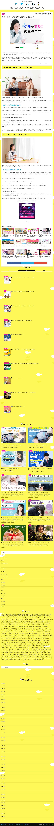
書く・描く (21, 8)
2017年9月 (3, 816)
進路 (28, 656)
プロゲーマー (42, 631)
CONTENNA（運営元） (20, 824)
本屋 (13, 649)
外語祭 (7, 642)
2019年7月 (3, 756)
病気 (15, 652)
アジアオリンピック (48, 617)
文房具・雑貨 (6, 348)
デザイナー (46, 626)
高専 (11, 659)
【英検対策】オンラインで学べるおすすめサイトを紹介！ (10, 460)
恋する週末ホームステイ (10, 645)
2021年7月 (3, 707)
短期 (18, 652)
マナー (40, 633)
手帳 (3, 647)
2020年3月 (3, 734)
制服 (7, 638)
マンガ (45, 633)
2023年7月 (3, 702)
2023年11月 (3, 691)
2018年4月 (3, 797)
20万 (11, 614)
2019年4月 (3, 764)
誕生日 (42, 654)
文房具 (25, 647)
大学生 (34, 642)
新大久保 (33, 647)
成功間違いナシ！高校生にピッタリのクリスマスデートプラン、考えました (23, 392)
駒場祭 (3, 659)
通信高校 (20, 656)
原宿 (39, 638)
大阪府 (39, 642)
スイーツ (3, 626)
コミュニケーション (18, 624)
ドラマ (29, 628)
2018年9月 (3, 783)
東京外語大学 (18, 649)
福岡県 (27, 652)
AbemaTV (19, 614)
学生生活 (37, 447)
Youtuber (13, 617)
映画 (44, 647)
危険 (36, 638)
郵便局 (39, 656)
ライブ (20, 635)
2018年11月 (3, 778)
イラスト (37, 619)
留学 (11, 652)
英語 (22, 654)
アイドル (24, 617)
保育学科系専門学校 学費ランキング (18, 406)
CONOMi (37, 614)
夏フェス (48, 640)
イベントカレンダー (4, 563)
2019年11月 (3, 745)
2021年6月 (3, 710)
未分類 (2, 598)
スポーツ (24, 626)
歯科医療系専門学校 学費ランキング (17, 334)
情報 (33, 645)
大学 (25, 642)
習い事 (7, 654)
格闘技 (41, 649)
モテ (3, 635)
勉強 (8, 447)
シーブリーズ (36, 624)
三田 (47, 635)
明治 (41, 647)
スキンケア (8, 626)
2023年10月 (3, 694)
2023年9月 (3, 696)
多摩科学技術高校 (16, 642)
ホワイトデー (28, 633)
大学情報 (30, 642)
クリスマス (31, 545)
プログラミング (35, 631)
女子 (42, 642)
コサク (3, 624)
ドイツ (18, 628)
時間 (7, 649)
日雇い (37, 647)
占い (32, 638)
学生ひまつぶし (3, 585)
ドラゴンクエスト (23, 628)
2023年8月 (3, 699)
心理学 (3, 645)
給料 (45, 652)
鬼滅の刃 (42, 659)
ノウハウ (43, 628)
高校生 (16, 447)
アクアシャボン (34, 617)
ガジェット (48, 621)
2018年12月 (3, 775)
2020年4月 (3, 732)
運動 (31, 656)
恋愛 (5, 276)
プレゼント (4, 520)
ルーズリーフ (25, 635)
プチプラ (8, 631)
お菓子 (43, 621)
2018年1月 (3, 805)
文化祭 (21, 647)
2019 (7, 614)
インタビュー (50, 619)
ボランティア (22, 633)
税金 (31, 652)
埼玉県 (36, 640)
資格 (50, 654)
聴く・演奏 (27, 8)
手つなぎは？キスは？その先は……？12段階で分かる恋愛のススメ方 (22, 291)
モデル (7, 635)
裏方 (30, 654)
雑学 (51, 656)
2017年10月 (3, 813)
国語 (28, 640)
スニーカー (19, 626)
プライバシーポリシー (11, 824)
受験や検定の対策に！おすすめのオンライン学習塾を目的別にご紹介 (38, 436)
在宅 (32, 640)
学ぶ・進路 (16, 8)
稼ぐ (34, 652)
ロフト (39, 635)
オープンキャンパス (11, 621)
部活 (35, 656)
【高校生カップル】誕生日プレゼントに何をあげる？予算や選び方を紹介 (12, 509)
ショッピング (46, 624)
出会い (3, 638)
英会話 (18, 654)
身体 (12, 656)
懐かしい (47, 645)
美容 (49, 652)
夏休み (3, 642)
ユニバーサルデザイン (13, 635)
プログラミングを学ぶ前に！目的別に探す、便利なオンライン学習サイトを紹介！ (40, 460)
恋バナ (13, 495)
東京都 (28, 649)
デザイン (3, 628)
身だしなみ (7, 656)
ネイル (33, 628)
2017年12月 (3, 808)
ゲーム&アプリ (37, 8)
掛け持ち (7, 647)
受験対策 (12, 640)
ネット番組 (3, 571)
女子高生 (3, 495)
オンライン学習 (38, 621)
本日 (9, 270)
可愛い (21, 640)
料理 (28, 647)
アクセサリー (41, 617)
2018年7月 (3, 789)
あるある (17, 619)
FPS (50, 614)
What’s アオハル (3, 824)
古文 (16, 640)
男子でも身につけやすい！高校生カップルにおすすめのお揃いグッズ (38, 484)
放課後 (39, 471)
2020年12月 (3, 713)
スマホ (29, 626)
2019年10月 (3, 748)
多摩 (11, 642)
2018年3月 (3, 800)
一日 (43, 635)
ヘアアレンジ (4, 633)
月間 (44, 270)
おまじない (26, 621)
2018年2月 (3, 802)
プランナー (17, 631)
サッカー (30, 624)
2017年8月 (3, 819)
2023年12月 (3, 688)
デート (41, 626)
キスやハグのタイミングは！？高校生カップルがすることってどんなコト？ (23, 277)
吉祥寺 (25, 640)
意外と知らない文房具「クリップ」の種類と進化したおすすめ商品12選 (22, 349)
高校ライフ (11, 8)
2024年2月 (3, 683)
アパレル (8, 619)
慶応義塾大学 (38, 645)
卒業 (29, 638)
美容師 (3, 654)
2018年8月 (3, 786)
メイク (49, 633)
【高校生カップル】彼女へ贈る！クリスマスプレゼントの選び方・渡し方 (12, 534)
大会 (22, 642)
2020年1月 (3, 740)
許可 (38, 654)
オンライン (4, 447)
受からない (4, 640)
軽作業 (16, 656)
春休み (3, 649)
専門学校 (2, 587)
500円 (15, 614)
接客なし (12, 647)
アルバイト (22, 619)
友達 (43, 638)
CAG (32, 614)
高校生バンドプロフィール (28, 659)
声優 (44, 640)
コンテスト (25, 624)
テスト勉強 (13, 628)
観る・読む (32, 8)
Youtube (9, 617)
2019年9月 (3, 751)
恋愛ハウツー (22, 495)
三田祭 (51, 635)
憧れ (43, 645)
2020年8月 (3, 721)
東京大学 (24, 649)
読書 (46, 654)
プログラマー (29, 631)
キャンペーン (3, 566)
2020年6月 (3, 726)
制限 (10, 638)
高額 (35, 659)
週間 (26, 270)
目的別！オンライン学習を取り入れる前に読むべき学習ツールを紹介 (11, 436)
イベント (2, 560)
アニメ (3, 619)
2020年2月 (3, 737)
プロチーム (47, 631)
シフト (41, 624)
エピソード (4, 621)
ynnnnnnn (3, 617)
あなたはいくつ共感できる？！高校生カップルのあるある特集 (21, 320)
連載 (24, 656)
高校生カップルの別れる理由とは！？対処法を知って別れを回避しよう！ (39, 509)
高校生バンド (20, 659)
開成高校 (43, 656)
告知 (2, 579)
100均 (3, 614)
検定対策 (45, 649)
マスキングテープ (34, 633)
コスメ (7, 624)
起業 (3, 656)
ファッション (31, 495)
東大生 (32, 649)
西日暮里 (34, 654)
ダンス (33, 626)
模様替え (50, 649)
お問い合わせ (27, 824)
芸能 (14, 654)
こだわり (12, 624)
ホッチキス (16, 633)
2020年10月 (3, 715)
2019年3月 (3, 767)
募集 (17, 638)
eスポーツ (42, 8)
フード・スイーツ (4, 574)
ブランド (12, 631)
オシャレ (17, 621)
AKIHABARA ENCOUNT (26, 614)
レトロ (30, 635)
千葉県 (25, 638)
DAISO (42, 614)
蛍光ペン (26, 654)
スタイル (14, 626)
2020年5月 (3, 729)
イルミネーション (43, 619)
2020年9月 (3, 718)
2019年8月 (3, 753)
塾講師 (40, 640)
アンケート (27, 619)
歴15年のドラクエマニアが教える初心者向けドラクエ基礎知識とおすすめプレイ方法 (25, 363)
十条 (21, 638)
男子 (3, 652)
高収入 (7, 659)
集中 (47, 656)
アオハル (28, 617)
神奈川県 (22, 652)
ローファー (34, 635)
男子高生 (7, 652)
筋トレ (38, 652)
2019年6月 (3, 759)
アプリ (12, 619)
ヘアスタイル (10, 633)
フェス (3, 631)
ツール (37, 626)
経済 (42, 652)
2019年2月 (3, 770)
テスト (8, 628)
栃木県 (37, 649)
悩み (30, 645)
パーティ (48, 628)
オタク (22, 621)
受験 (12, 447)
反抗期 (47, 638)
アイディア (18, 617)
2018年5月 (3, 794)
